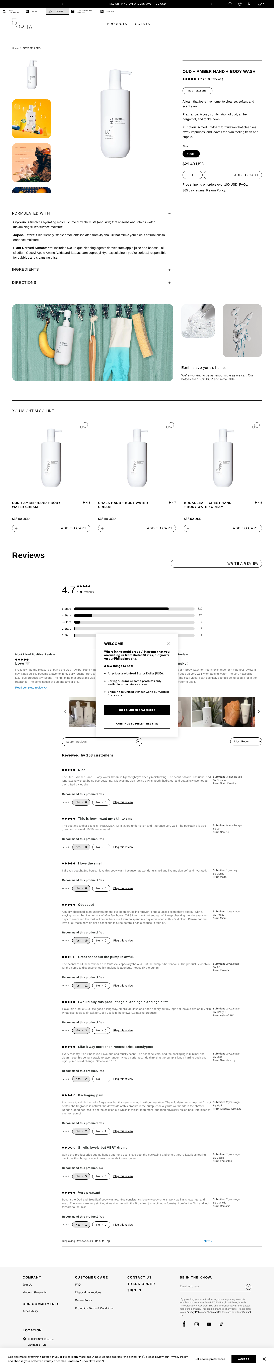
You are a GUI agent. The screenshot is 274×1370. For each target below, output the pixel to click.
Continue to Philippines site (137, 723)
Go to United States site (137, 709)
